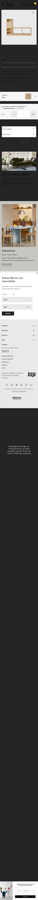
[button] (19, 96)
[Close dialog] (36, 882)
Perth (3, 368)
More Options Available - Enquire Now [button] (12, 123)
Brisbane (4, 365)
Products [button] (5, 326)
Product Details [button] (7, 129)
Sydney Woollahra (7, 359)
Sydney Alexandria (7, 356)
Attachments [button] (6, 134)
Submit (8, 313)
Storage (4, 48)
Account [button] (4, 335)
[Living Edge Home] (10, 4)
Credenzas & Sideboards (15, 48)
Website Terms (22, 391)
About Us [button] (5, 330)
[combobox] (9, 294)
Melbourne (5, 362)
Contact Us (5, 351)
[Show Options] (34, 893)
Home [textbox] (4, 294)
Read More (7, 189)
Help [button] (3, 340)
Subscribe (25, 896)
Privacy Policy (15, 391)
